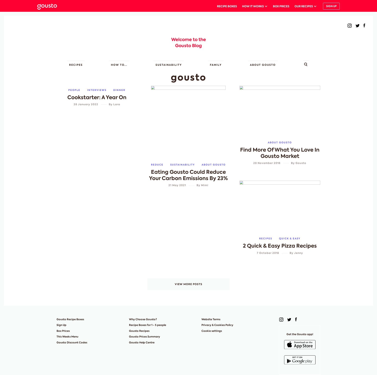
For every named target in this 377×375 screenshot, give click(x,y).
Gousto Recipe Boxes (70, 319)
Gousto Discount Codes (72, 342)
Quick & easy (289, 238)
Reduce (157, 164)
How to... (119, 65)
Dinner (119, 90)
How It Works (253, 6)
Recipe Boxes (227, 6)
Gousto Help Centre (142, 342)
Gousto (301, 163)
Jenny (298, 253)
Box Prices (281, 6)
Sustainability (169, 65)
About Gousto (263, 65)
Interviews (96, 90)
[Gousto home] (50, 6)
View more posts (188, 284)
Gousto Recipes (139, 331)
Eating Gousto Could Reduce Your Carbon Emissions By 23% (188, 175)
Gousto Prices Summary (144, 336)
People (74, 90)
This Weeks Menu (67, 336)
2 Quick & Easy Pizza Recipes (280, 245)
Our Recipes (304, 6)
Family (216, 65)
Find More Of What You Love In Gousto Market (279, 153)
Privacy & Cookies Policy (217, 325)
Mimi (204, 185)
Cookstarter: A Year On (96, 97)
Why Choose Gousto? (143, 319)
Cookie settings (211, 331)
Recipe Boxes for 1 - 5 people (147, 325)
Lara (116, 104)
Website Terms (210, 319)
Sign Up (331, 6)
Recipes (76, 65)
